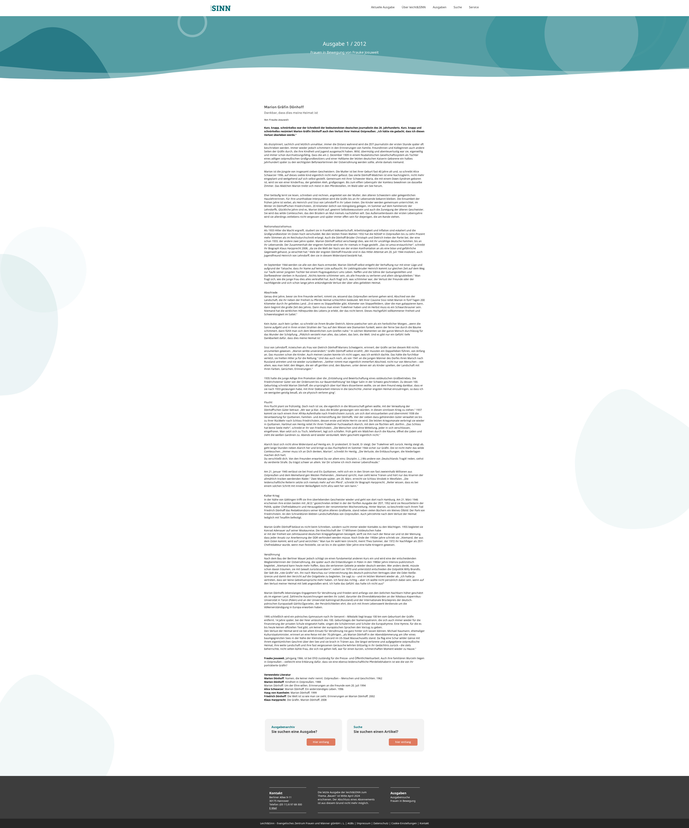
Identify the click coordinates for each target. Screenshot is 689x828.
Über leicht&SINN (414, 7)
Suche (458, 7)
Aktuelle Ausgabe (383, 7)
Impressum (364, 823)
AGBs (351, 823)
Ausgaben (439, 7)
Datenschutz (380, 823)
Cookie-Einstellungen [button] (404, 823)
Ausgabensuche (400, 797)
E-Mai (272, 808)
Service (474, 7)
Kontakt (424, 823)
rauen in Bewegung (404, 801)
